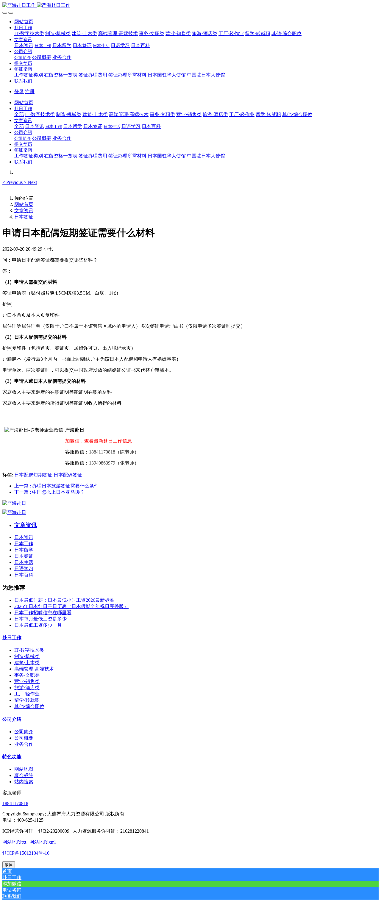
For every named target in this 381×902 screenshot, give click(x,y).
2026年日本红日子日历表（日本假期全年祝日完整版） (71, 606)
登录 (19, 91)
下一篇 (49, 492)
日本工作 (23, 543)
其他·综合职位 (29, 706)
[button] (23, 27)
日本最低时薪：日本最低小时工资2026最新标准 (64, 600)
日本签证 (23, 216)
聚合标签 (23, 775)
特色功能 (11, 756)
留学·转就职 (27, 700)
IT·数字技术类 (29, 650)
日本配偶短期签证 (33, 474)
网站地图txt (14, 842)
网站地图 (23, 769)
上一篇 (56, 485)
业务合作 (23, 744)
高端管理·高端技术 (34, 668)
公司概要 (23, 737)
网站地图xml (42, 842)
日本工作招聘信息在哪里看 (42, 612)
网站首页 (23, 21)
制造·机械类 (27, 656)
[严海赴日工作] (190, 5)
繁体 (9, 864)
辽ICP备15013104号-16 (25, 853)
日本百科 (23, 574)
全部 (19, 114)
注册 (30, 91)
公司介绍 (11, 719)
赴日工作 (11, 637)
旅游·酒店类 (27, 687)
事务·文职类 (27, 675)
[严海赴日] (14, 503)
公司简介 (23, 731)
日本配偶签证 (68, 474)
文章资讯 (23, 210)
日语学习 (23, 568)
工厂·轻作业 (27, 693)
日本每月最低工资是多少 (40, 618)
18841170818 (15, 803)
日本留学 (23, 549)
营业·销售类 (27, 681)
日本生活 (23, 562)
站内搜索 (23, 781)
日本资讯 (23, 537)
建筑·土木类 (27, 662)
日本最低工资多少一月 (38, 625)
